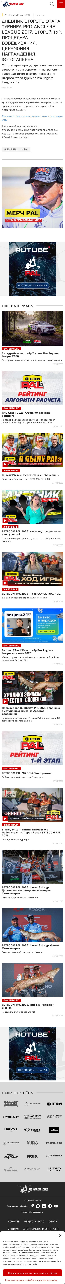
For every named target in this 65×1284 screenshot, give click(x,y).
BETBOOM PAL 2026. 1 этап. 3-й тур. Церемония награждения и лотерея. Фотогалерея (26, 890)
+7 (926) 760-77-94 (32, 1200)
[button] (60, 1235)
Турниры (12, 1228)
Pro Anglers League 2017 (17, 14)
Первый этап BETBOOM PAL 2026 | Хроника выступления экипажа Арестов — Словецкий (31, 711)
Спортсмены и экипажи (41, 1228)
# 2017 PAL (10, 149)
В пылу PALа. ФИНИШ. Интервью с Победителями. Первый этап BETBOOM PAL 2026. (31, 832)
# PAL (25, 149)
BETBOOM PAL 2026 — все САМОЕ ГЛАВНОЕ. (31, 593)
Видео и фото (34, 1221)
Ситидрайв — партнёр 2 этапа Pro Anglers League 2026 (30, 354)
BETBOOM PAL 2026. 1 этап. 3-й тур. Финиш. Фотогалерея (31, 946)
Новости (40, 14)
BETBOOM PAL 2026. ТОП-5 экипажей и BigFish (28, 1006)
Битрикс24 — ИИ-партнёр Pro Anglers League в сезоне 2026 (27, 651)
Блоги (53, 1221)
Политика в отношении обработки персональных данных (31, 1280)
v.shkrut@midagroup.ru (32, 1212)
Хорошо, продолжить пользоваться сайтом (32, 1272)
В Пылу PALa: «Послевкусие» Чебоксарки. (30, 475)
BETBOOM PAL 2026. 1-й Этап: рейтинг (27, 773)
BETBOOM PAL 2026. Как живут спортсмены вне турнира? (31, 532)
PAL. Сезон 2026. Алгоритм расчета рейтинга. (26, 414)
